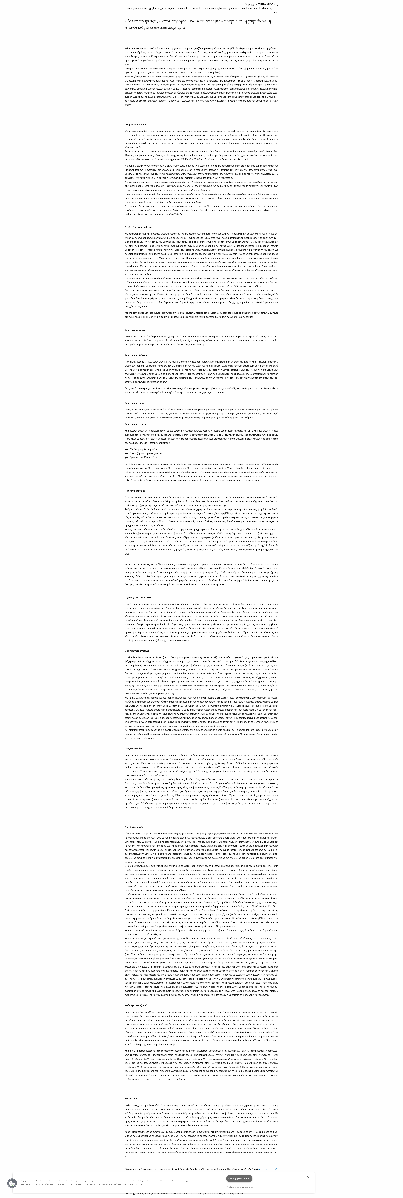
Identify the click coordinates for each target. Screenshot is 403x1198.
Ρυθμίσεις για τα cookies (240, 1187)
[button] (12, 1183)
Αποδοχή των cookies (239, 1178)
